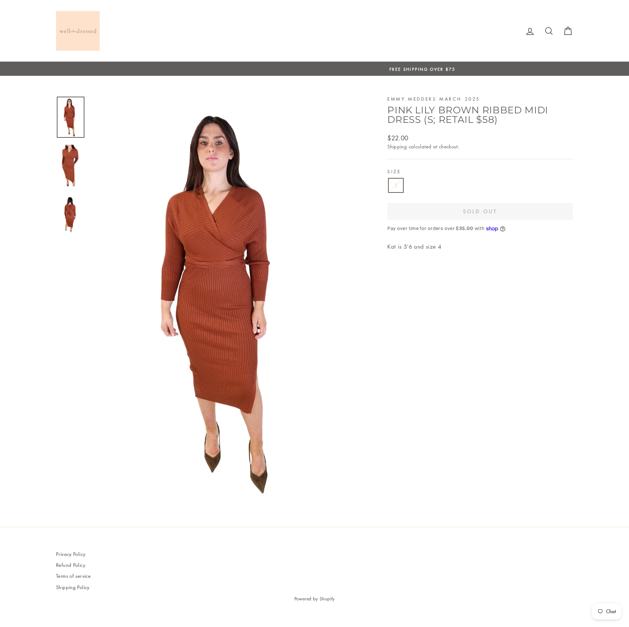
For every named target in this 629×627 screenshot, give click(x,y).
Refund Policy (70, 564)
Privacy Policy (70, 553)
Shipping (397, 146)
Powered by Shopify (314, 599)
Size (394, 171)
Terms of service (73, 575)
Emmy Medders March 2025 (433, 99)
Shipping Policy (73, 587)
